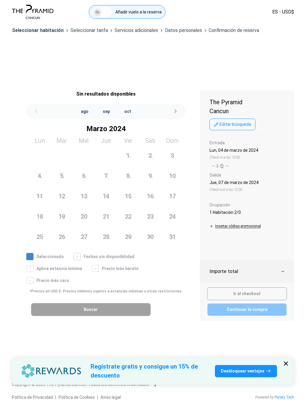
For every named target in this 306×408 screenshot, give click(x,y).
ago (84, 111)
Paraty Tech (284, 397)
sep (106, 111)
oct (127, 111)
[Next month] (175, 111)
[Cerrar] (286, 363)
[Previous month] (36, 111)
